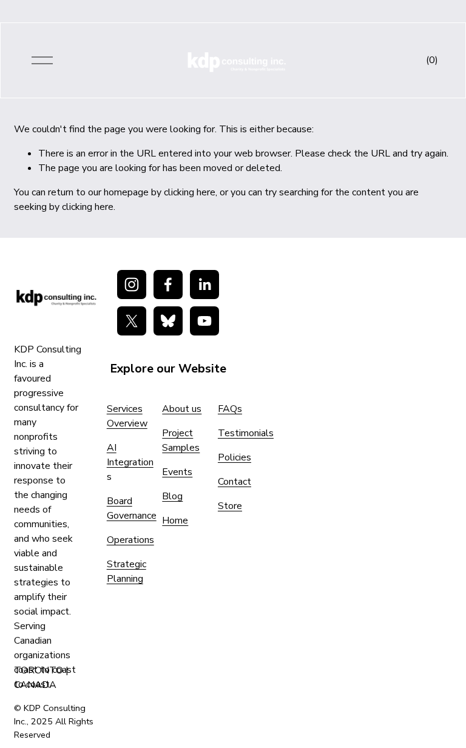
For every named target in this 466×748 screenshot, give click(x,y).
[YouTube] (204, 320)
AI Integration (130, 455)
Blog (172, 496)
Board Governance (132, 508)
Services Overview (127, 416)
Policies (234, 457)
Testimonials (246, 433)
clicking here (189, 192)
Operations (130, 540)
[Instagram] (131, 284)
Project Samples (181, 440)
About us (181, 409)
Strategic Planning (126, 571)
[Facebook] (168, 284)
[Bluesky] (168, 320)
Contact (234, 481)
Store (230, 506)
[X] (131, 320)
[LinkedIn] (204, 284)
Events (177, 472)
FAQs (230, 409)
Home (175, 520)
